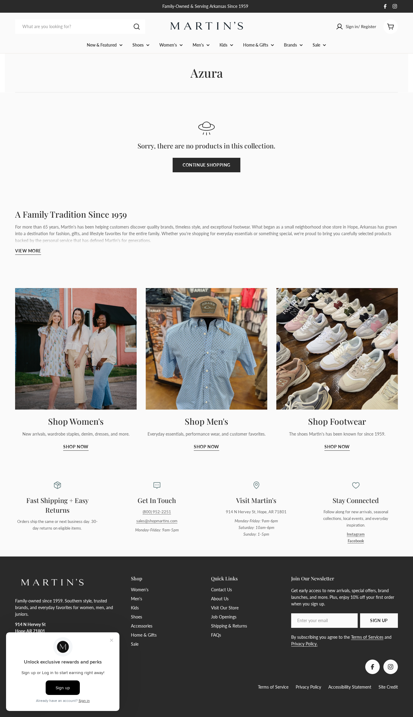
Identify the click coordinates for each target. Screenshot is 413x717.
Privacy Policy (308, 686)
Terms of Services (367, 637)
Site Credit (388, 686)
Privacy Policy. (304, 643)
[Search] (136, 26)
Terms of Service (273, 686)
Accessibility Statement (349, 686)
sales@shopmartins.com (156, 521)
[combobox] (80, 26)
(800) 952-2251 (157, 512)
